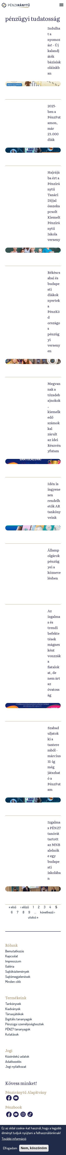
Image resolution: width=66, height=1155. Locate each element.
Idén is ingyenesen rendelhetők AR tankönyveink (54, 500)
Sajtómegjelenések (17, 976)
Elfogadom (10, 1148)
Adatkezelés (13, 1061)
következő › (47, 912)
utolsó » (33, 917)
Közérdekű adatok (17, 1056)
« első (12, 907)
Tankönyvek (13, 1003)
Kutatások (12, 1034)
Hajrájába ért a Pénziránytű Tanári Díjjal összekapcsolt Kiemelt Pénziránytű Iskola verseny (54, 206)
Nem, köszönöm (34, 1148)
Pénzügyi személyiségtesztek (24, 1024)
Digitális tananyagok (18, 1019)
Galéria (9, 966)
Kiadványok (12, 1009)
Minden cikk (13, 981)
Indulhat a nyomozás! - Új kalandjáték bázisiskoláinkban (54, 50)
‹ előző (24, 907)
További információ (14, 1138)
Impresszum (13, 961)
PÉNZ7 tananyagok (17, 1029)
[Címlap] (19, 7)
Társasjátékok (14, 1014)
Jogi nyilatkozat (15, 1066)
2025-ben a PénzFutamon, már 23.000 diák (54, 122)
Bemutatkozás (14, 951)
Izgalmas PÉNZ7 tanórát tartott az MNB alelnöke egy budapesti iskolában (54, 850)
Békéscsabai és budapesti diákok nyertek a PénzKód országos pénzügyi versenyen (54, 311)
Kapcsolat (11, 956)
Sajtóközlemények (17, 971)
